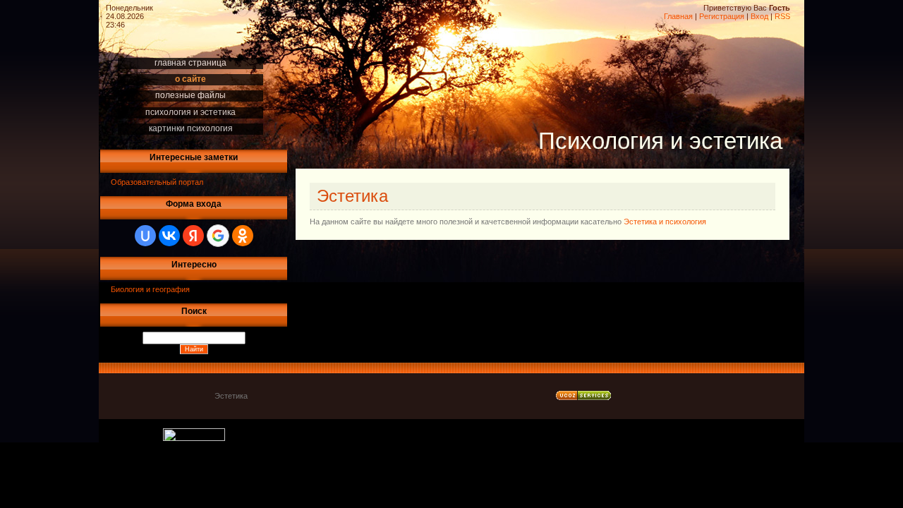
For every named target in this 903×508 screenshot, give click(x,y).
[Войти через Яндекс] (193, 235)
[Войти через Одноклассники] (242, 235)
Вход (759, 16)
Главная (678, 16)
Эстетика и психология (665, 221)
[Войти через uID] (145, 235)
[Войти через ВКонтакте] (169, 235)
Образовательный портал (157, 182)
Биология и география (150, 289)
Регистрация (721, 16)
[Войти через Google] (218, 235)
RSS (782, 16)
